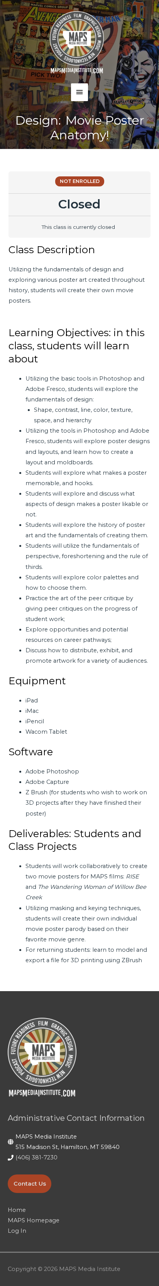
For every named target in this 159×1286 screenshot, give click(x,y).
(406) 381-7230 (36, 1157)
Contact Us (30, 1183)
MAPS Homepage (33, 1220)
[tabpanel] (79, 605)
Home (17, 1209)
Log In (17, 1230)
